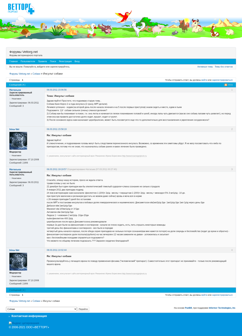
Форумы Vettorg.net (23, 52)
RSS (230, 85)
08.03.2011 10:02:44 (57, 250)
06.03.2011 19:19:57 (57, 169)
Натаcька (15, 89)
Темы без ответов (224, 66)
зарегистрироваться (222, 80)
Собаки (36, 73)
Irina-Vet (14, 129)
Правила (42, 61)
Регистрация (65, 61)
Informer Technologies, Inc (222, 308)
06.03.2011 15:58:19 (57, 129)
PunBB (188, 308)
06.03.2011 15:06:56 (57, 90)
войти (204, 80)
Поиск (53, 61)
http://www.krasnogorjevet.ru (134, 156)
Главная (13, 61)
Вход (77, 61)
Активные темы (205, 66)
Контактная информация (29, 316)
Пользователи (28, 61)
